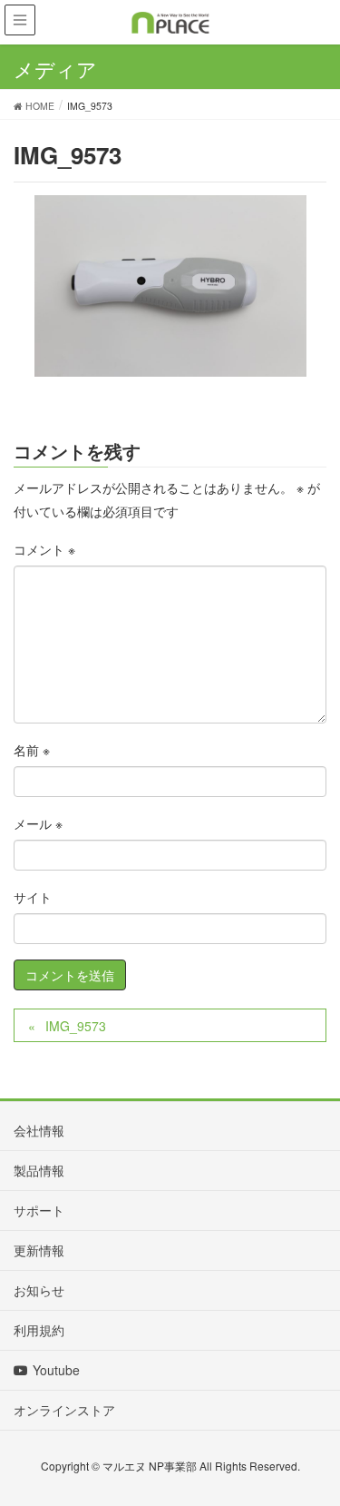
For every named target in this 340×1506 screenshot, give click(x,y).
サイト (33, 897)
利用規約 (39, 1330)
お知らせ (39, 1290)
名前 (32, 750)
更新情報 (39, 1250)
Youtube (56, 1370)
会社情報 (39, 1130)
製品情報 (39, 1170)
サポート (39, 1210)
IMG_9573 (75, 1026)
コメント (44, 549)
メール (38, 823)
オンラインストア (64, 1410)
